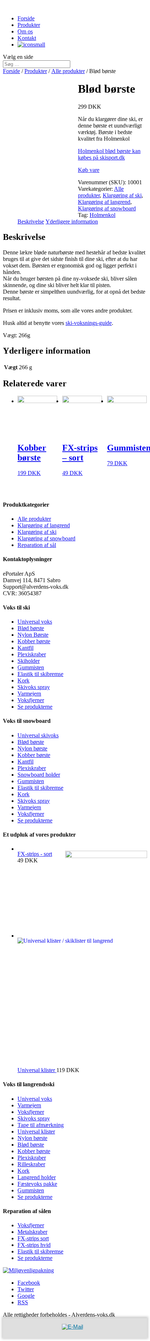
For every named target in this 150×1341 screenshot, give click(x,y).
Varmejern (29, 693)
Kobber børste (33, 641)
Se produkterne (34, 707)
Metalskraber (32, 1232)
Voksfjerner (30, 700)
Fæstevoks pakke (37, 1184)
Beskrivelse (30, 221)
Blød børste (30, 628)
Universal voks (34, 622)
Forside (26, 18)
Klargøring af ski (122, 195)
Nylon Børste (32, 635)
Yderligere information (72, 221)
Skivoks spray (33, 687)
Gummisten (30, 667)
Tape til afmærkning (40, 1125)
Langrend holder (36, 1177)
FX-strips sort (33, 1238)
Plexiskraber (31, 654)
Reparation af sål (36, 545)
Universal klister (36, 1131)
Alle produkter (68, 71)
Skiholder (28, 661)
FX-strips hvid (34, 1245)
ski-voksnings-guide (89, 323)
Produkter (28, 25)
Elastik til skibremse (40, 674)
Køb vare (88, 170)
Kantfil (25, 648)
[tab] (30, 221)
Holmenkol (102, 215)
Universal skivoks (38, 735)
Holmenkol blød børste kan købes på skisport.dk (109, 154)
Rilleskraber (31, 1164)
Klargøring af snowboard (107, 208)
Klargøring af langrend (104, 202)
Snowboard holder (38, 775)
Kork (23, 680)
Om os (25, 31)
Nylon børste (32, 748)
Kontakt (26, 38)
